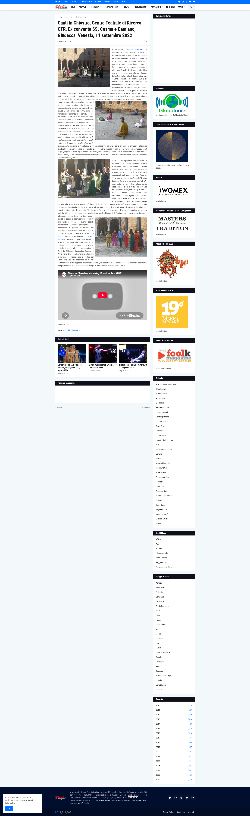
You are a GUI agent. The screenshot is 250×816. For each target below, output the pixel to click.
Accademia (160, 398)
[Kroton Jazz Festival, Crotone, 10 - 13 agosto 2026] (103, 353)
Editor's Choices (86, 2)
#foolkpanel (160, 389)
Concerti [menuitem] (95, 7)
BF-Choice (160, 403)
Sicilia (158, 666)
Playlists (159, 482)
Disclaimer (181, 812)
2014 (174, 724)
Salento (159, 657)
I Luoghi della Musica (77, 17)
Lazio (158, 615)
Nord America (161, 558)
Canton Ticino (161, 601)
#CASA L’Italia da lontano (166, 384)
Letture (159, 454)
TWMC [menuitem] (180, 7)
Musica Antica (161, 468)
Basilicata (160, 587)
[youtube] (194, 2)
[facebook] (175, 2)
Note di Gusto (161, 472)
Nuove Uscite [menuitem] (140, 7)
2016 (174, 733)
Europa (159, 548)
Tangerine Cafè (162, 514)
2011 (174, 710)
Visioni (158, 523)
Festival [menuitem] (82, 7)
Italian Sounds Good (164, 449)
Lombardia (160, 625)
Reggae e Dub (161, 491)
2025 (174, 775)
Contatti (107, 2)
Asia (157, 544)
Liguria (158, 620)
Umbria (159, 680)
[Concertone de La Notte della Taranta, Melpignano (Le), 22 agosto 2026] (72, 353)
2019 (174, 747)
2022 (174, 761)
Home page (62, 17)
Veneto (159, 690)
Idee (157, 445)
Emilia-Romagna (162, 606)
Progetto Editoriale (61, 2)
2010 (174, 705)
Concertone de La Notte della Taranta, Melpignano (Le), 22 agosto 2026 (70, 368)
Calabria (159, 592)
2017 (174, 738)
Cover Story (160, 426)
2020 (174, 752)
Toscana (159, 671)
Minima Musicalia (163, 463)
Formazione (160, 435)
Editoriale (159, 431)
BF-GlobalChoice (162, 408)
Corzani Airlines (162, 421)
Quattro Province (163, 652)
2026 (174, 779)
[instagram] (183, 2)
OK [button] (9, 809)
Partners (115, 2)
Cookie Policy (168, 812)
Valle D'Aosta (161, 685)
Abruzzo (159, 583)
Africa (158, 539)
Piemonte (160, 643)
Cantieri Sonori (162, 412)
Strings (159, 500)
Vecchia (145, 408)
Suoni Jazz (160, 505)
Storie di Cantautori (163, 496)
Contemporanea (162, 417)
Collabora (98, 2)
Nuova (59, 408)
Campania (160, 597)
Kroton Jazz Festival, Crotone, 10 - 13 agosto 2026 (103, 366)
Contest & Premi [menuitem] (111, 7)
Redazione (74, 2)
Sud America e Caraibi (164, 567)
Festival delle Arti (135, 50)
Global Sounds (162, 553)
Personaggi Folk (162, 477)
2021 (174, 756)
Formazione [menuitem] (156, 7)
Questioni (160, 486)
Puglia (158, 648)
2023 (174, 766)
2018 (174, 742)
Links (123, 2)
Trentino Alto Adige (163, 676)
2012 (174, 715)
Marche (159, 629)
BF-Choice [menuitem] (170, 7)
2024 (174, 770)
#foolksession (161, 394)
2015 (174, 729)
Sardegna (160, 662)
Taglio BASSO (161, 510)
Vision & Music (162, 519)
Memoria (159, 459)
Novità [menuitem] (126, 7)
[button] (185, 7)
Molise (158, 634)
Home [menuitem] (73, 7)
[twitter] (190, 2)
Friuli (158, 611)
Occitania (160, 639)
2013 (174, 719)
